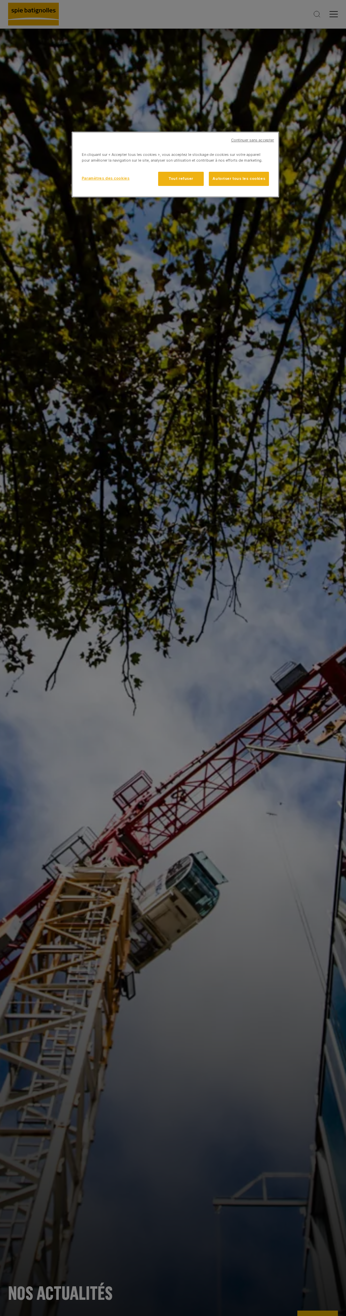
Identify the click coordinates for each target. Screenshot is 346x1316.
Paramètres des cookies (106, 178)
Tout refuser (181, 178)
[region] (175, 164)
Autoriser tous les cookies (239, 178)
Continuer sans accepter (252, 140)
